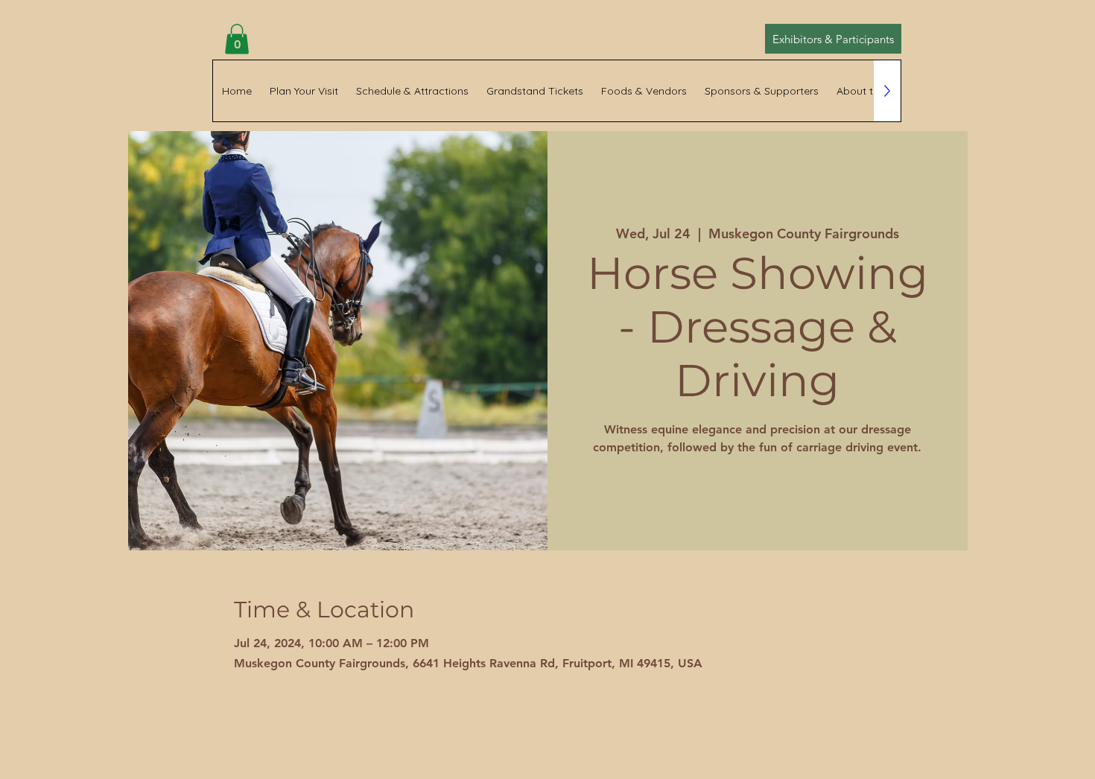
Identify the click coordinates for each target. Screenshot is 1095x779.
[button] (237, 39)
